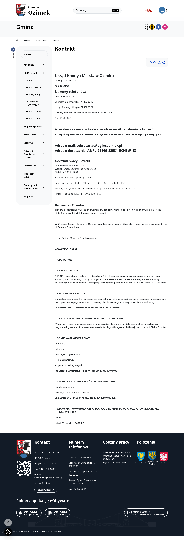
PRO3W (57, 531)
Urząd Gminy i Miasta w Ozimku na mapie (76, 238)
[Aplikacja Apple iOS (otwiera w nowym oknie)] (29, 513)
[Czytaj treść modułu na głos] (155, 62)
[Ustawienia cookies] (8, 532)
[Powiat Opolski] (141, 457)
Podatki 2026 (34, 111)
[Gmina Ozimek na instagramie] (165, 27)
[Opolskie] (152, 456)
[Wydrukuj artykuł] (163, 62)
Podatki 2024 (34, 118)
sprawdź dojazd (42, 483)
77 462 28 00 (50, 463)
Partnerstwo (34, 87)
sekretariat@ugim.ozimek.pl (99, 145)
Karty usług (34, 94)
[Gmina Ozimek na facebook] (158, 27)
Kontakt (32, 80)
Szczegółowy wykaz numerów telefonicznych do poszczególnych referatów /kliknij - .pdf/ (104, 128)
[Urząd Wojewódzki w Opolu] (164, 457)
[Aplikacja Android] (57, 513)
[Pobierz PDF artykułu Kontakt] (160, 62)
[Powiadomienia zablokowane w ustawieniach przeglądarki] (8, 522)
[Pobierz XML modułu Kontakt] (151, 62)
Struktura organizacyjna (32, 103)
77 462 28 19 (76, 483)
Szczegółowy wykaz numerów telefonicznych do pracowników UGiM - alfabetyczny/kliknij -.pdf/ (108, 134)
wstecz (30, 54)
